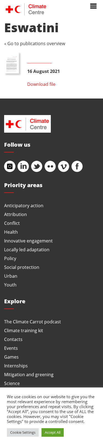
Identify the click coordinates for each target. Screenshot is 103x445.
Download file (41, 84)
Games (11, 357)
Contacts (13, 339)
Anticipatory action (23, 205)
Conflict (12, 223)
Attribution (15, 214)
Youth (10, 285)
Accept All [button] (52, 432)
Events (11, 348)
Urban (10, 276)
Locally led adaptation (26, 249)
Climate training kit (23, 330)
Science (12, 383)
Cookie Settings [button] (22, 432)
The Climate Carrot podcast (32, 321)
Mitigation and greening (29, 374)
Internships (16, 365)
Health (11, 232)
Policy (10, 258)
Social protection (21, 267)
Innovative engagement (28, 241)
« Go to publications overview (34, 43)
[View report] (11, 62)
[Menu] (93, 5)
